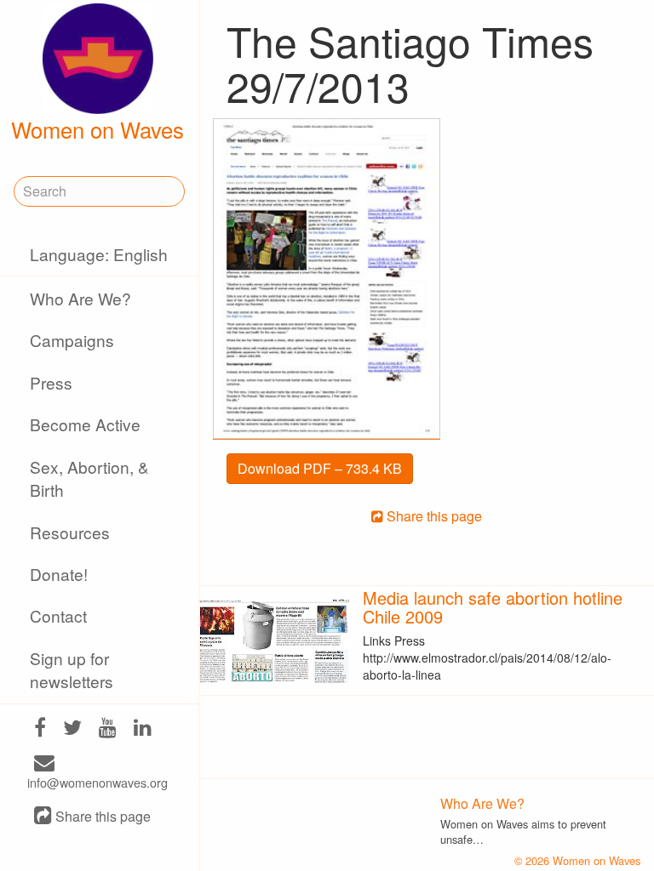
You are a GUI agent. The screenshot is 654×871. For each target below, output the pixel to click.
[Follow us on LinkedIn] (142, 728)
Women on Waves (97, 129)
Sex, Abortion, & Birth (89, 478)
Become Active (85, 424)
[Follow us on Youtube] (107, 728)
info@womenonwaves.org (97, 782)
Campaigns (72, 339)
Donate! (59, 573)
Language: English (99, 253)
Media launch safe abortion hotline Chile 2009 (492, 607)
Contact (58, 615)
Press (51, 382)
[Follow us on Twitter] (72, 728)
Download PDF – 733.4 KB (320, 468)
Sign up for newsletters (71, 669)
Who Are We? (80, 298)
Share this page (101, 817)
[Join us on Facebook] (40, 728)
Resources (70, 532)
